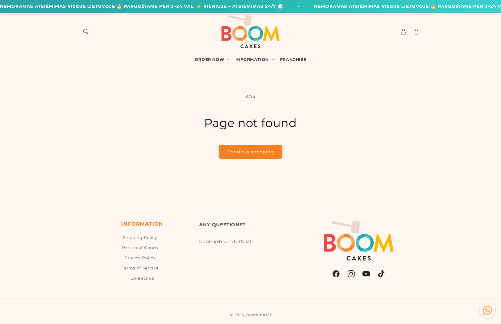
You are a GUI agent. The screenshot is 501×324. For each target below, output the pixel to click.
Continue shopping (250, 152)
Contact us (142, 278)
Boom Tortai (258, 314)
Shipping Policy (140, 237)
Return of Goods (140, 247)
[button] (85, 31)
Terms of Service (140, 268)
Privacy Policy (139, 257)
